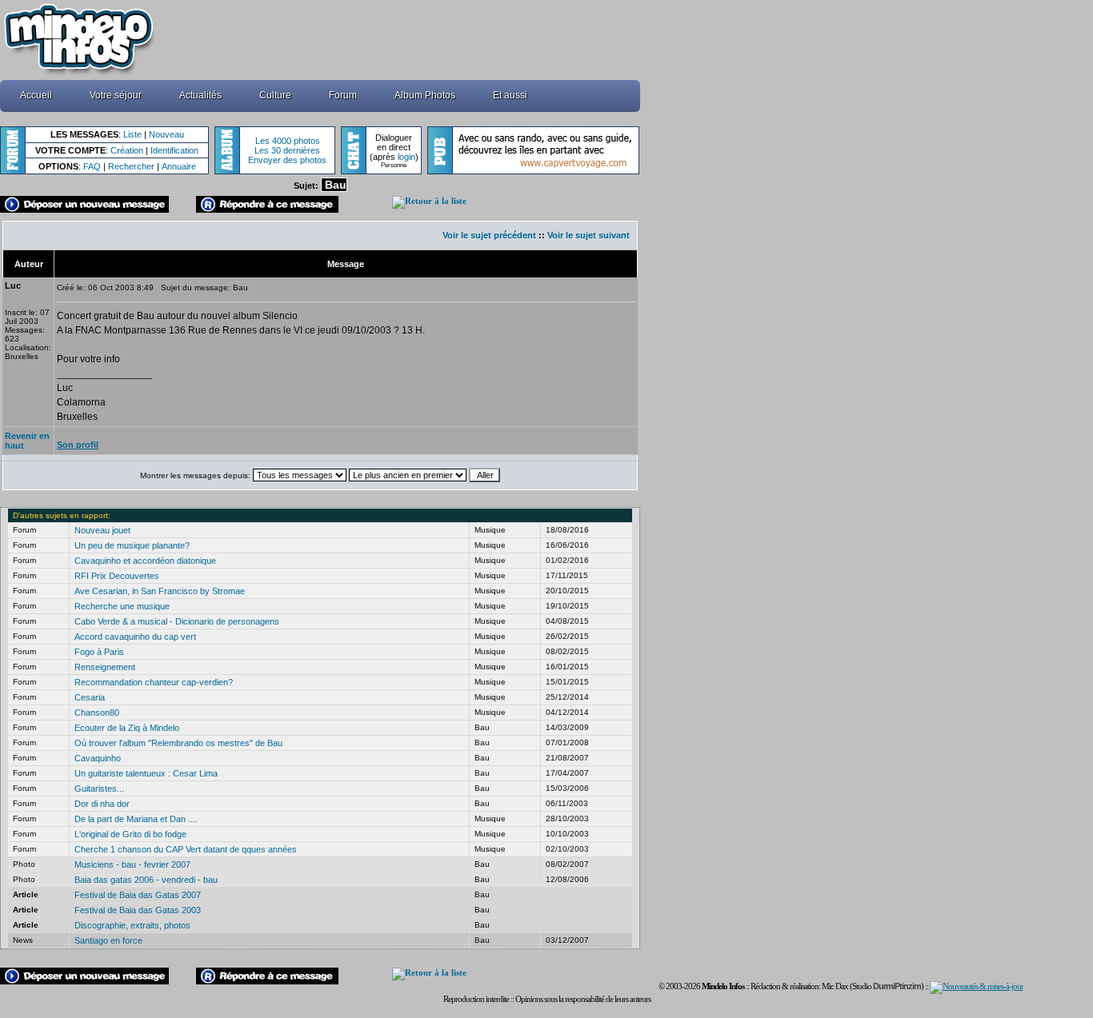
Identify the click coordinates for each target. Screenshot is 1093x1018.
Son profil (77, 444)
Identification (174, 150)
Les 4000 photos (287, 141)
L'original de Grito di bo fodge (130, 834)
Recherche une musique (122, 606)
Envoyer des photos (287, 160)
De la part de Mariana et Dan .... (136, 819)
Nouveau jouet (102, 530)
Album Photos (424, 95)
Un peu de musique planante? (132, 545)
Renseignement (104, 667)
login (406, 157)
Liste (132, 134)
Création (126, 150)
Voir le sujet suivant (588, 235)
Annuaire (179, 166)
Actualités (200, 95)
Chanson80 (96, 712)
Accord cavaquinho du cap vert (135, 636)
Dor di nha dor (102, 803)
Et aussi (510, 95)
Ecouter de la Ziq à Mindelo (126, 728)
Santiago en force (108, 940)
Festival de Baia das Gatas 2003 (137, 910)
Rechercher (131, 166)
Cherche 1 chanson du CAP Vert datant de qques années (185, 849)
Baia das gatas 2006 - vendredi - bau (146, 879)
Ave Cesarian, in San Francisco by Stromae (159, 591)
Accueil (36, 95)
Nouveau (166, 134)
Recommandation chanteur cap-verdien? (153, 682)
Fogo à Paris (99, 652)
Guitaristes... (99, 788)
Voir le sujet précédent (489, 235)
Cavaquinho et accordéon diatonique (145, 560)
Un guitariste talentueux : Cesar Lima (146, 773)
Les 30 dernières (287, 150)
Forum (343, 95)
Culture (275, 95)
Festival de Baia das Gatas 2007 (137, 895)
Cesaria (89, 697)
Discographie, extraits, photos (132, 925)
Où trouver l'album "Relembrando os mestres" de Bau (178, 743)
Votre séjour (116, 95)
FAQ (92, 166)
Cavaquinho (97, 758)
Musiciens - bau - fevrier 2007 (132, 864)
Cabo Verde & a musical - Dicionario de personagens (176, 621)
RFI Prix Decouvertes (116, 576)
